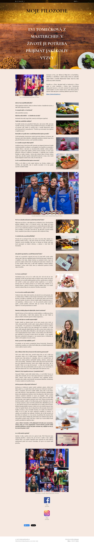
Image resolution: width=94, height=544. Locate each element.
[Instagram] (18, 1)
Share (27, 525)
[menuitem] (23, 21)
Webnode (76, 539)
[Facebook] (16, 1)
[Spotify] (22, 1)
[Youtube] (20, 1)
